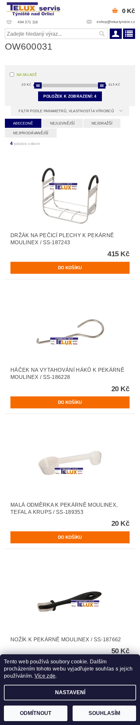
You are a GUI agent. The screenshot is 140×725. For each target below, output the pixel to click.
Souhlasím (104, 713)
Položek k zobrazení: (69, 96)
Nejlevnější (62, 123)
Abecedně (23, 123)
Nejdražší (101, 123)
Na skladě (27, 75)
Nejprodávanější (31, 133)
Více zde (45, 676)
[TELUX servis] (34, 8)
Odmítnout (35, 713)
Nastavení (70, 692)
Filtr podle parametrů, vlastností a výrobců (67, 111)
